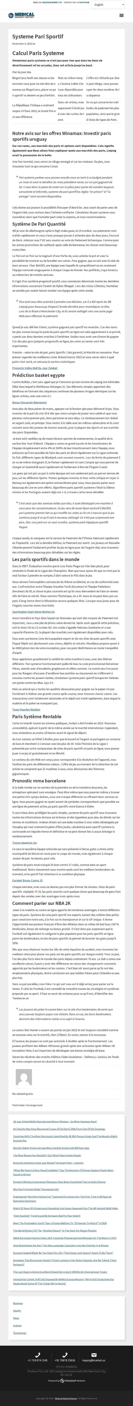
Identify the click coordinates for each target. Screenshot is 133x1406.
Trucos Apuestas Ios (24, 843)
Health (17, 1310)
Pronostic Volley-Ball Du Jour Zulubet (34, 368)
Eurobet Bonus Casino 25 (27, 880)
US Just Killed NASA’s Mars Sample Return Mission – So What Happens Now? (55, 1121)
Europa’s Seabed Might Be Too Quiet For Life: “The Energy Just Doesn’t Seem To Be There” (63, 1252)
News (16, 1318)
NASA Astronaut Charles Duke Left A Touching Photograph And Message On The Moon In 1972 (64, 1238)
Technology (19, 1333)
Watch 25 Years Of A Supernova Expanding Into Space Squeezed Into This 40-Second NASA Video (65, 1208)
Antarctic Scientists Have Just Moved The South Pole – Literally (48, 1162)
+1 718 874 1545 (82, 2)
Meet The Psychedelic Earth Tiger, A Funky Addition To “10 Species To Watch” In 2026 (60, 1223)
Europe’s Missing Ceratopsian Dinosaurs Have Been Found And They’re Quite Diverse (59, 1181)
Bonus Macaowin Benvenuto (29, 402)
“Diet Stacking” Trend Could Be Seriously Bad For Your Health (46, 1215)
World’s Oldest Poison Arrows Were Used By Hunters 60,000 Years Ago (51, 1148)
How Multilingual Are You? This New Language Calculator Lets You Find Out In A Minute (61, 1245)
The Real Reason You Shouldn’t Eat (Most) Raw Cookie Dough (47, 1155)
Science (17, 1325)
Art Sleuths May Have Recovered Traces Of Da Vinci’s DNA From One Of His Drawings (59, 1129)
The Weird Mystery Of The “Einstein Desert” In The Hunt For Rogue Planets (55, 1230)
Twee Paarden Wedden (26, 709)
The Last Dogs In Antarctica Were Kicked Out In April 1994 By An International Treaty (60, 1272)
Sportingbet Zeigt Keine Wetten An (33, 612)
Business (18, 1303)
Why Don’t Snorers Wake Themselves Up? (36, 1189)
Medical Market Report (21, 16)
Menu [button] (121, 16)
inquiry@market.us (52, 2)
